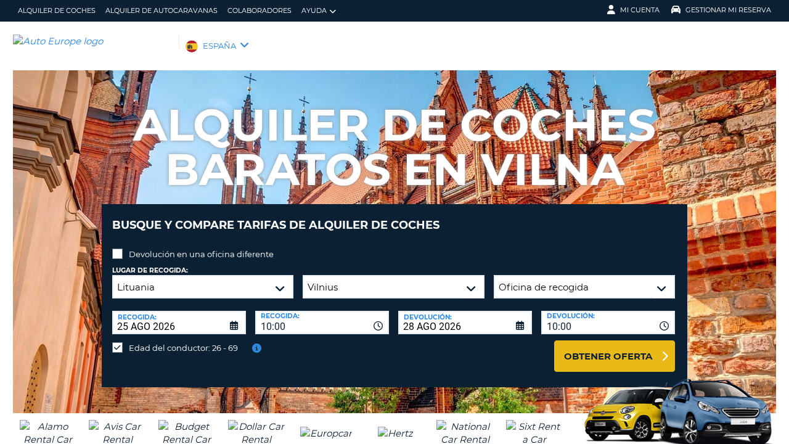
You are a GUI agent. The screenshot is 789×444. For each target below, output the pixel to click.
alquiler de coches (57, 10)
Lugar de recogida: (150, 270)
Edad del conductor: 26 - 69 (183, 348)
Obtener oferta (608, 356)
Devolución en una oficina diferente (201, 254)
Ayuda (314, 10)
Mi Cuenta (640, 10)
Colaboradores (259, 10)
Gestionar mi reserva (728, 10)
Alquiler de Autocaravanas (161, 10)
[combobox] (322, 322)
